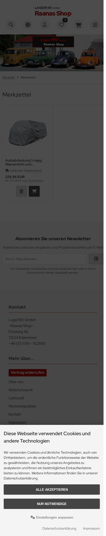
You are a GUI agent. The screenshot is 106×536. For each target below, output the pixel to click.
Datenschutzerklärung (59, 528)
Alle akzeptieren (52, 489)
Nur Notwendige (52, 504)
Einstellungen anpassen (54, 517)
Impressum (91, 528)
